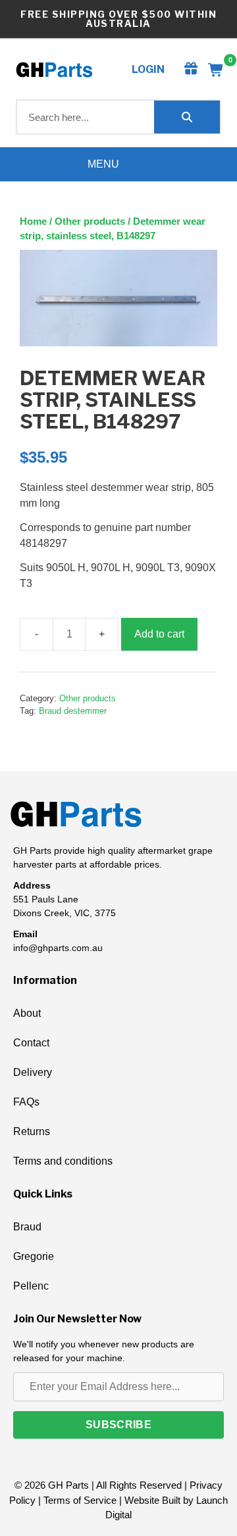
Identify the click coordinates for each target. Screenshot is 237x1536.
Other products (90, 221)
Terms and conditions (63, 1161)
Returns (31, 1131)
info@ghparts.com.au (58, 948)
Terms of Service (80, 1500)
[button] (118, 1425)
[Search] (187, 117)
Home (33, 221)
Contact (31, 1042)
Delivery (32, 1072)
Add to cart (159, 634)
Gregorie (33, 1256)
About (27, 1013)
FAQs (26, 1101)
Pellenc (31, 1286)
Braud (27, 1226)
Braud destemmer (73, 711)
